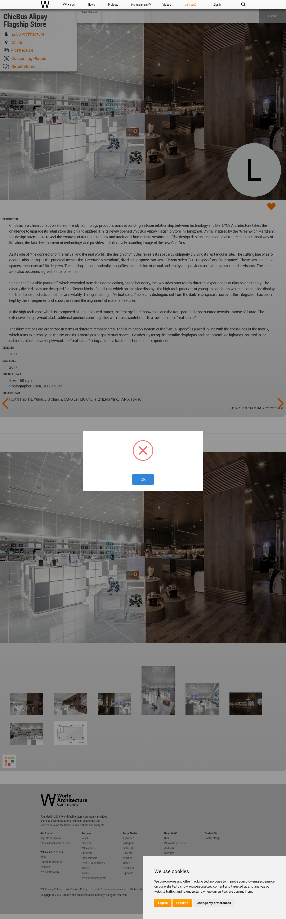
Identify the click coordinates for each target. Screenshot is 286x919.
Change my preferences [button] (214, 903)
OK (143, 479)
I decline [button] (182, 903)
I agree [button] (163, 903)
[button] (243, 4)
